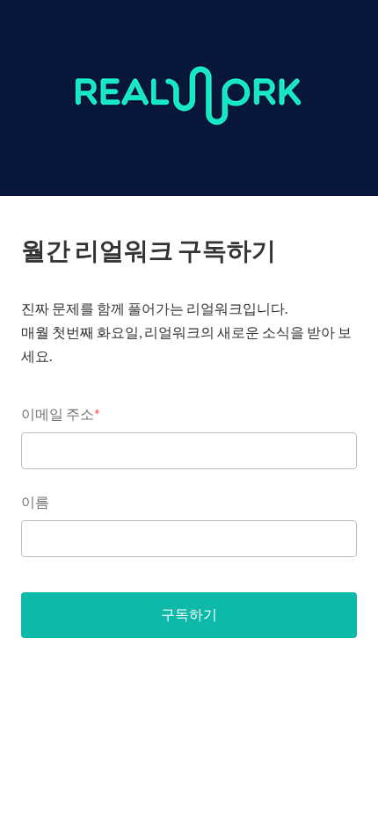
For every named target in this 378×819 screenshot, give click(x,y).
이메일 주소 (60, 413)
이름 (35, 501)
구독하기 (189, 613)
